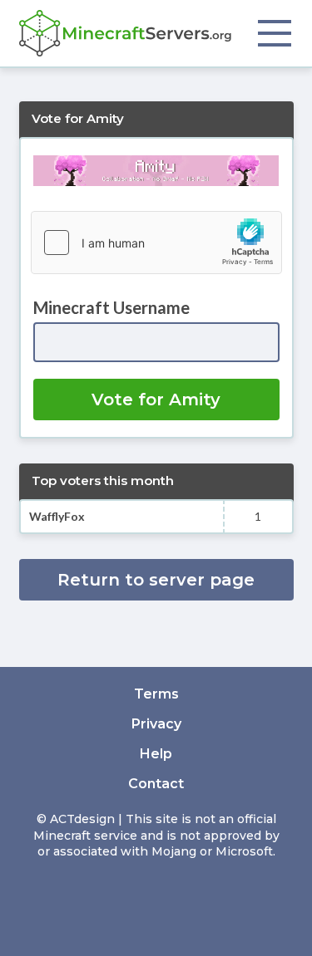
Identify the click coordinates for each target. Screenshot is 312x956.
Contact (156, 784)
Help (156, 754)
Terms (156, 694)
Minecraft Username (111, 307)
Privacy (156, 724)
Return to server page (156, 580)
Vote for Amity (156, 399)
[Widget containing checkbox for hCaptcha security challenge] (156, 242)
